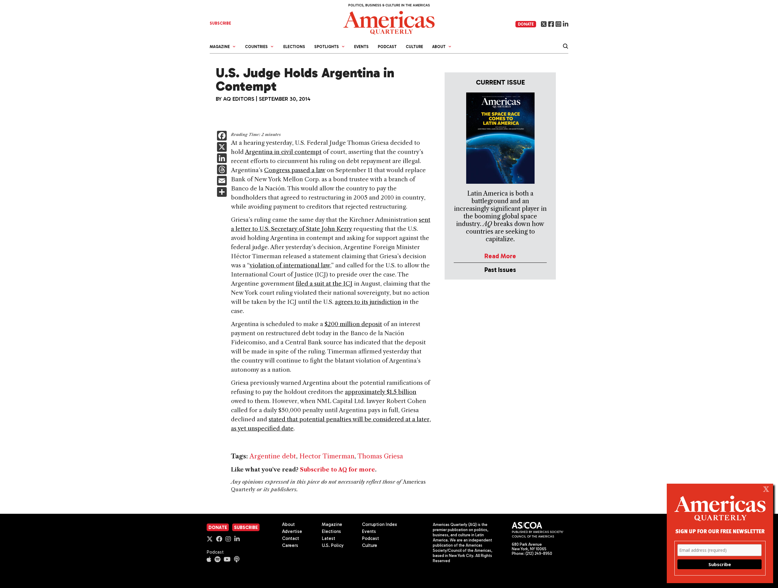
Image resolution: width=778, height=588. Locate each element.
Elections (294, 46)
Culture (414, 46)
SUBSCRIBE (220, 23)
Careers (290, 545)
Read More (500, 256)
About (288, 524)
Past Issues (500, 269)
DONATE (526, 24)
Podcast (387, 46)
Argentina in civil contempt (283, 151)
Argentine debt (273, 456)
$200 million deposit (353, 324)
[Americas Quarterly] (389, 22)
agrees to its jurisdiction (368, 301)
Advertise (292, 531)
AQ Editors (238, 99)
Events (361, 46)
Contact (290, 538)
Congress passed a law (294, 170)
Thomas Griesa (380, 456)
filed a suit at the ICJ (324, 283)
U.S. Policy (333, 545)
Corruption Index (379, 524)
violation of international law (290, 265)
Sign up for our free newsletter (720, 531)
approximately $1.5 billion (380, 391)
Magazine (332, 524)
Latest (328, 538)
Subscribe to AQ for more (337, 469)
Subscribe (246, 527)
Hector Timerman (326, 456)
